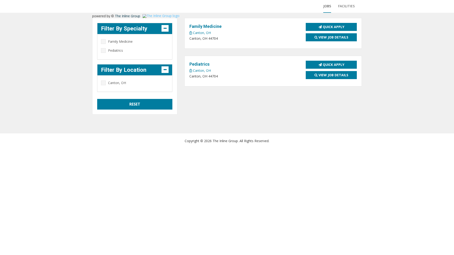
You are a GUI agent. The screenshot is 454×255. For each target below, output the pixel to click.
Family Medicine (120, 41)
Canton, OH (201, 32)
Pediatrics (115, 50)
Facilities (346, 6)
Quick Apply (333, 27)
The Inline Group (127, 16)
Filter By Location (123, 70)
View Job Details (333, 37)
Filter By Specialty (124, 28)
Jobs (327, 6)
